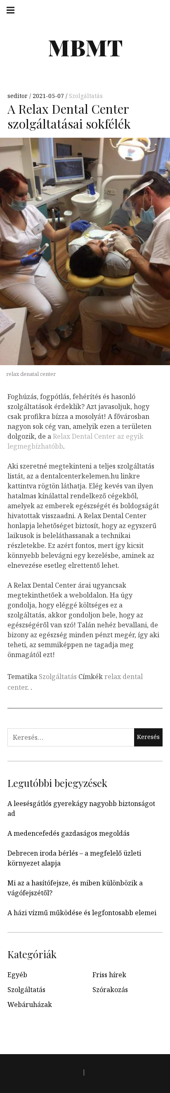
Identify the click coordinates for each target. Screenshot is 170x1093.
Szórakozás (110, 989)
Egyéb (17, 974)
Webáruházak (29, 1004)
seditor (18, 96)
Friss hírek (109, 974)
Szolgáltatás (86, 96)
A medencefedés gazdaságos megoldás (68, 833)
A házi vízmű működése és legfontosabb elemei (81, 912)
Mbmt (85, 47)
